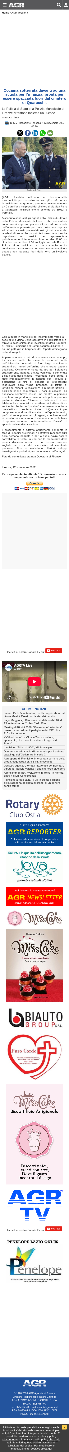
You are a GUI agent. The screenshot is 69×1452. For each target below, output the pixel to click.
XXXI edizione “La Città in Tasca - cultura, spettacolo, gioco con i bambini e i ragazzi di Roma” (30, 740)
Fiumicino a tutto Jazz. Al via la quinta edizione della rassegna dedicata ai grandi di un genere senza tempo (32, 782)
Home (5, 12)
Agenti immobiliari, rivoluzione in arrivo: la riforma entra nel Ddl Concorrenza (33, 774)
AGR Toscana (19, 12)
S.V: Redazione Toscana (27, 122)
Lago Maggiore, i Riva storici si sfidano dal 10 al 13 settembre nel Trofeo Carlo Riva (33, 722)
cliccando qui (10, 1439)
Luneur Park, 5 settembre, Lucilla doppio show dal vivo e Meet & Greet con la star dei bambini (34, 715)
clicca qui (46, 1448)
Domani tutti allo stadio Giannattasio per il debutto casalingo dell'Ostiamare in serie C (34, 753)
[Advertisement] (34, 50)
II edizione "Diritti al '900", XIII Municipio (28, 747)
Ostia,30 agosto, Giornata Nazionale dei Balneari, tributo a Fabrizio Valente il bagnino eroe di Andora (34, 767)
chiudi (19, 1442)
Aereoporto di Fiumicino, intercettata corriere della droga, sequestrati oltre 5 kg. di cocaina (34, 760)
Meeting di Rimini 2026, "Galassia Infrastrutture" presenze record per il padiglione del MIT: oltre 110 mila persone (33, 730)
